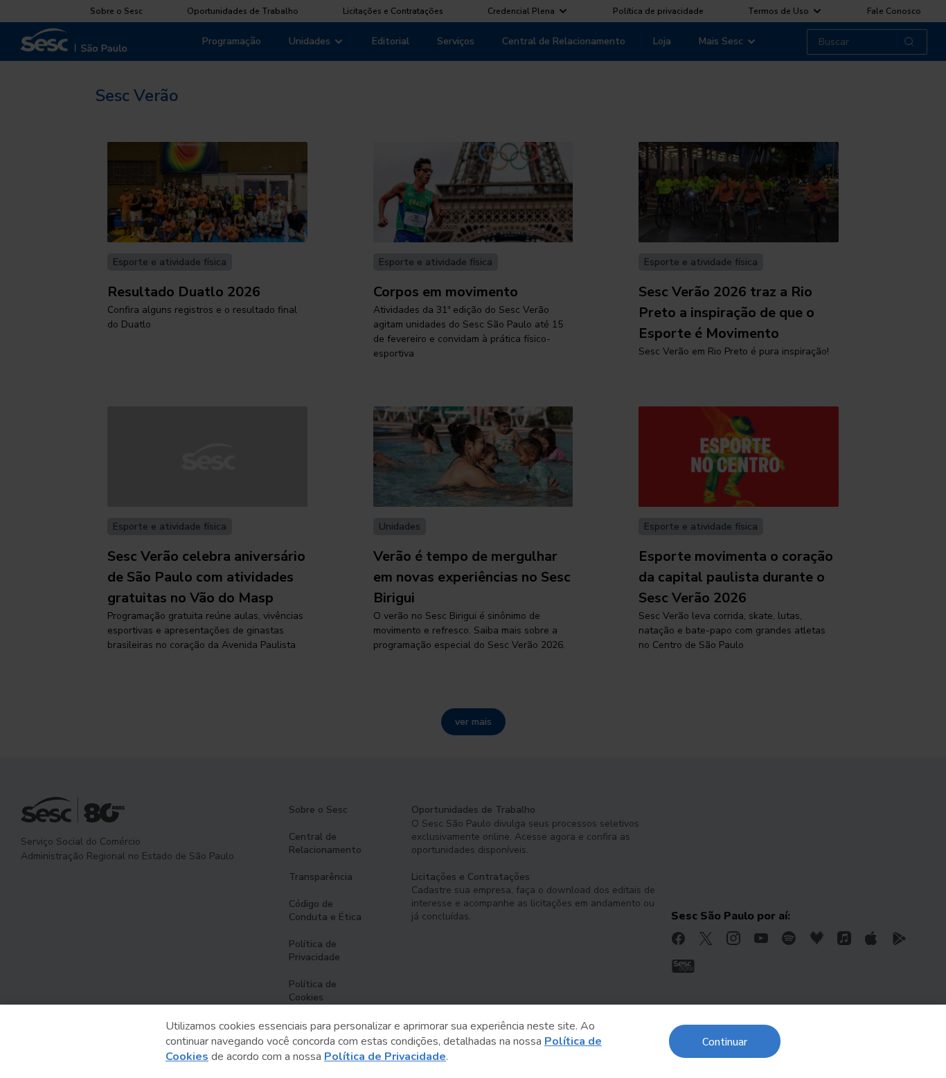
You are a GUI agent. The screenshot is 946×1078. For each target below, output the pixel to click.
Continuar (724, 1041)
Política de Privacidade (385, 1056)
